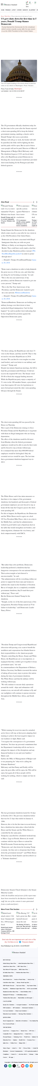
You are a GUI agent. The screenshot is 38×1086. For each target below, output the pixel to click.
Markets (25, 10)
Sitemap (31, 1054)
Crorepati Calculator (21, 1004)
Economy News (31, 1040)
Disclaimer (5, 1051)
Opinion (15, 1040)
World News (7, 16)
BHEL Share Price (23, 969)
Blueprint (32, 10)
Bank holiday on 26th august (25, 998)
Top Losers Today (20, 985)
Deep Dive (5, 988)
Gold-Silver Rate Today (9, 982)
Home (2, 10)
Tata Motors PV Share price (10, 969)
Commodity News (7, 1034)
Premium (8, 10)
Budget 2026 (22, 1043)
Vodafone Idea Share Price (22, 972)
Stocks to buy (31, 979)
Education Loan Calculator (9, 1014)
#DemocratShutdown (22, 292)
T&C (20, 1048)
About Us (14, 1048)
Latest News (6, 1031)
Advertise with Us (23, 1054)
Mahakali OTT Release (8, 994)
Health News (22, 1040)
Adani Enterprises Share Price (25, 963)
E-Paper (19, 10)
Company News (15, 1031)
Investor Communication (16, 1051)
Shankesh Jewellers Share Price (10, 991)
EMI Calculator (7, 1007)
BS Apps (11, 1057)
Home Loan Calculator (21, 1011)
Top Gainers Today (31, 985)
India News (5, 1043)
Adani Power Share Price (9, 966)
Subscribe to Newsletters (22, 1021)
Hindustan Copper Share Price (17, 988)
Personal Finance (7, 1037)
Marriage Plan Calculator (25, 1014)
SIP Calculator (16, 1007)
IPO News (31, 1031)
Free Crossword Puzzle (8, 1024)
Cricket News (28, 1034)
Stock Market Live (7, 979)
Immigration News (18, 1034)
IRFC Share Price (22, 966)
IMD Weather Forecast (8, 985)
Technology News (18, 1037)
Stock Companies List (8, 1021)
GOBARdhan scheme (21, 994)
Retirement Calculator (27, 1007)
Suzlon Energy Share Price (9, 963)
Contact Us (13, 1054)
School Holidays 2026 (25, 991)
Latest (14, 10)
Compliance (6, 1054)
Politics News (14, 1043)
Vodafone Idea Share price (9, 998)
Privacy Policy (27, 1048)
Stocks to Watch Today (20, 979)
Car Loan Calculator (8, 1011)
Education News (7, 1040)
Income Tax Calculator (8, 1004)
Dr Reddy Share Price (8, 972)
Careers (5, 1057)
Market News (24, 1031)
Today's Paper (6, 1048)
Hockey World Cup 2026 (23, 982)
